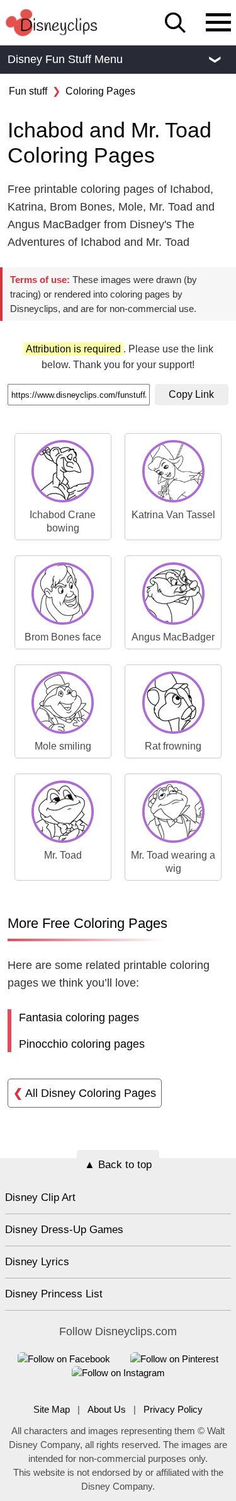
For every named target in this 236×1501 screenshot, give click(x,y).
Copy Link (191, 394)
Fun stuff (28, 91)
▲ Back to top (118, 1165)
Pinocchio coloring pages (82, 1044)
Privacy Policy (173, 1409)
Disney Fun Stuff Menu (114, 59)
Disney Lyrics (37, 1262)
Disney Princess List (54, 1294)
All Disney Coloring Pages (84, 1093)
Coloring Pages (100, 91)
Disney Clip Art (40, 1197)
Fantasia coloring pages (79, 1017)
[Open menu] (218, 23)
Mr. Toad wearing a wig (173, 862)
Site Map (51, 1409)
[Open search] (175, 22)
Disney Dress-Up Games (64, 1230)
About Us (106, 1409)
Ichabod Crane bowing (63, 521)
